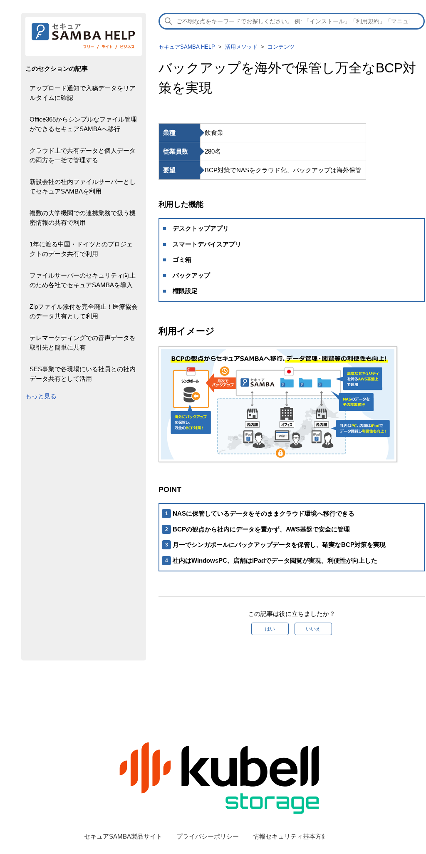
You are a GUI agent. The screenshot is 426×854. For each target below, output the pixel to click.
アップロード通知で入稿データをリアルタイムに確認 (83, 92)
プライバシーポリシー (207, 836)
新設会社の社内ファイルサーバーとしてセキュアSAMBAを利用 (83, 186)
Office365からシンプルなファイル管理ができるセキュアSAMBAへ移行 (83, 124)
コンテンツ (281, 47)
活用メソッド (241, 47)
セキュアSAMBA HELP (187, 47)
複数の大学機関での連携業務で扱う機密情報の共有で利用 (83, 217)
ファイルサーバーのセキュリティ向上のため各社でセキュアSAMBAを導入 (83, 280)
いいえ (313, 629)
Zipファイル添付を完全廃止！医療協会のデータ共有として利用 (84, 311)
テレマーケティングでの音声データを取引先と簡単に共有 (83, 342)
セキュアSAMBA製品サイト (123, 836)
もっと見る (41, 396)
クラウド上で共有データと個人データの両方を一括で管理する (83, 155)
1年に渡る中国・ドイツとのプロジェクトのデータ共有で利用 (81, 249)
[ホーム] (84, 49)
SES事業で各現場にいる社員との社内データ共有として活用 (83, 373)
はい (270, 629)
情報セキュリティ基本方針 (290, 836)
